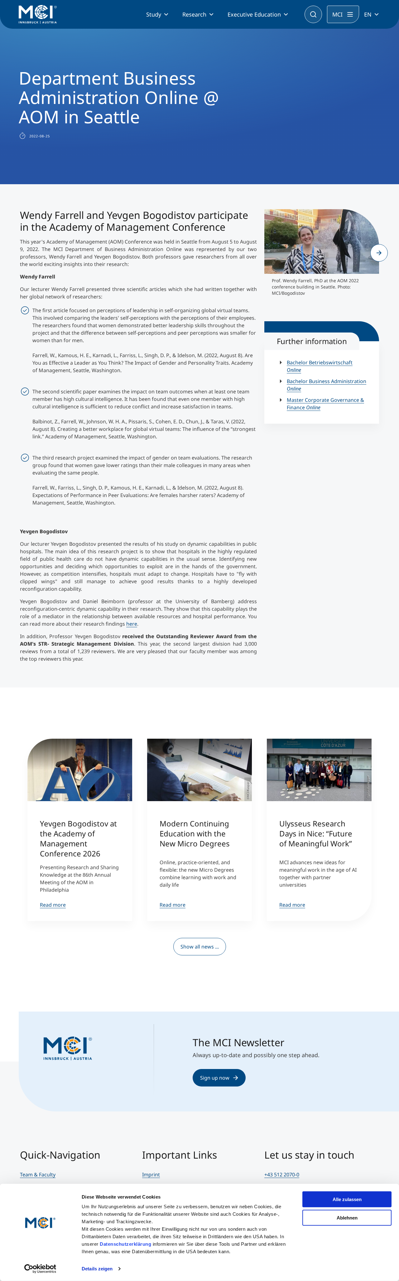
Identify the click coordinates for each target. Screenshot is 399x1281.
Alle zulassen (347, 1199)
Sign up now (214, 1077)
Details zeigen (97, 1268)
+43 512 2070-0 (281, 1174)
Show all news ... (199, 946)
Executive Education (254, 14)
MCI (337, 14)
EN (368, 14)
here (131, 623)
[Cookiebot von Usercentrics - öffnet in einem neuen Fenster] (40, 1269)
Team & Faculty (37, 1174)
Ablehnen (347, 1217)
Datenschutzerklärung (125, 1244)
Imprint (151, 1174)
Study (153, 14)
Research (194, 14)
